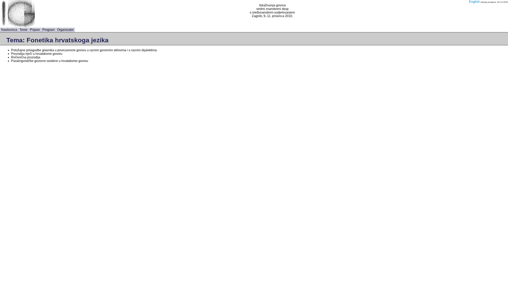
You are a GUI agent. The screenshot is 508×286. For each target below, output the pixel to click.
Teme (23, 29)
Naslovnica (9, 29)
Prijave (35, 29)
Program (48, 29)
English (474, 1)
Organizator (65, 29)
